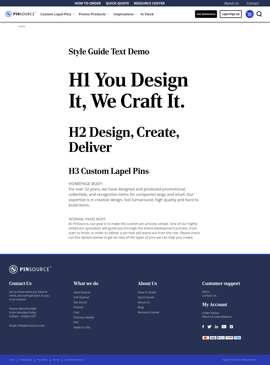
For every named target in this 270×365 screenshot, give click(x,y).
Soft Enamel (81, 297)
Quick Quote (146, 297)
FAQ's (206, 292)
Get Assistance (206, 14)
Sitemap (56, 360)
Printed (78, 307)
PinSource (236, 360)
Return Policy (42, 360)
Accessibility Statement (74, 360)
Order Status (210, 313)
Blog (141, 307)
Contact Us (209, 295)
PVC (76, 322)
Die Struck (80, 302)
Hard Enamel (82, 292)
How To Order (147, 292)
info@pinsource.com (31, 325)
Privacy (12, 360)
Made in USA (82, 327)
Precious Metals (84, 317)
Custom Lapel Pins (55, 14)
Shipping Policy (26, 360)
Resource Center (148, 312)
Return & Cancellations (217, 317)
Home (21, 26)
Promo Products (92, 14)
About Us (144, 302)
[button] (58, 14)
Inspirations (123, 14)
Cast (76, 312)
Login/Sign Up (230, 14)
